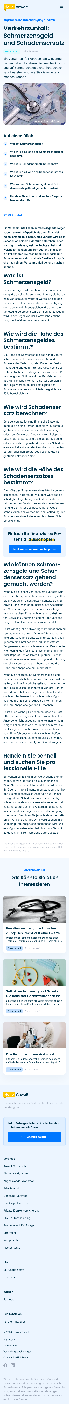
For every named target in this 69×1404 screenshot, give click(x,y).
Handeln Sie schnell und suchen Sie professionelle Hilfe (36, 198)
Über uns (9, 1277)
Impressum (9, 1339)
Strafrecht (9, 1232)
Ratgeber (9, 1299)
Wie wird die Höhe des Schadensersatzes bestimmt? (36, 174)
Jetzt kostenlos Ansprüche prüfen (35, 549)
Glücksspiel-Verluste (16, 1203)
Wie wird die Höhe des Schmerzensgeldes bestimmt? (37, 153)
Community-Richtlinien (15, 1357)
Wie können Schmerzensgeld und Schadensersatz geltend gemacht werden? (35, 186)
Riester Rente (11, 1247)
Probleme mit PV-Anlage (18, 1225)
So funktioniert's (13, 1269)
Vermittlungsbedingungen (17, 1351)
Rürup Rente (11, 1240)
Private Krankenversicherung (21, 1210)
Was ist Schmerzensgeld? (26, 143)
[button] (61, 6)
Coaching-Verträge (15, 1195)
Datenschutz (10, 1345)
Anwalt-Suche (37, 1137)
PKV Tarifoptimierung (16, 1218)
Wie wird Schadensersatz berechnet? (34, 164)
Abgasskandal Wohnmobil (19, 1181)
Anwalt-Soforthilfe (15, 1166)
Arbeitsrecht (11, 1188)
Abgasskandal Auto (15, 1173)
